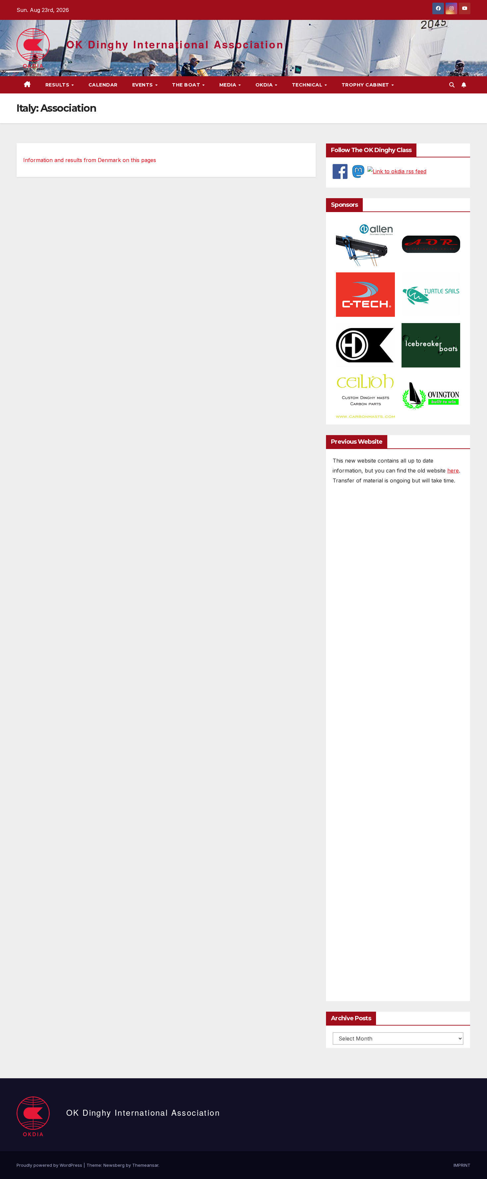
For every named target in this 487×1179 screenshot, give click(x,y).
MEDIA (228, 85)
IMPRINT (462, 1165)
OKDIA (264, 85)
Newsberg (114, 1165)
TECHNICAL (308, 85)
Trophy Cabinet (366, 85)
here (453, 470)
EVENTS (143, 85)
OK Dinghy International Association (175, 44)
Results (58, 85)
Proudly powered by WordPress (50, 1165)
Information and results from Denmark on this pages (89, 160)
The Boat (187, 85)
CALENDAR (103, 85)
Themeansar (145, 1165)
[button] (452, 85)
